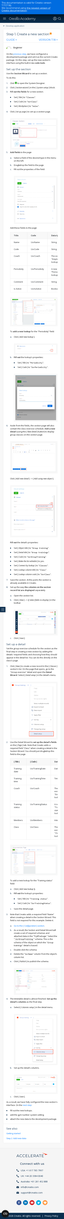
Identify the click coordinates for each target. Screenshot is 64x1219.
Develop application (15, 25)
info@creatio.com (30, 1187)
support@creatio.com (32, 1192)
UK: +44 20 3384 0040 (32, 1175)
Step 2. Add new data (16, 1138)
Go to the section (29, 925)
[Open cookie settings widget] (5, 1213)
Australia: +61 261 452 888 (34, 1181)
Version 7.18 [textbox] (47, 39)
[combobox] (11, 40)
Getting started (13, 1133)
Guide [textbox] (10, 39)
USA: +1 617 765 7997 (32, 1170)
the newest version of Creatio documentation (26, 9)
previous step (19, 54)
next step (27, 1105)
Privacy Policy (51, 1215)
